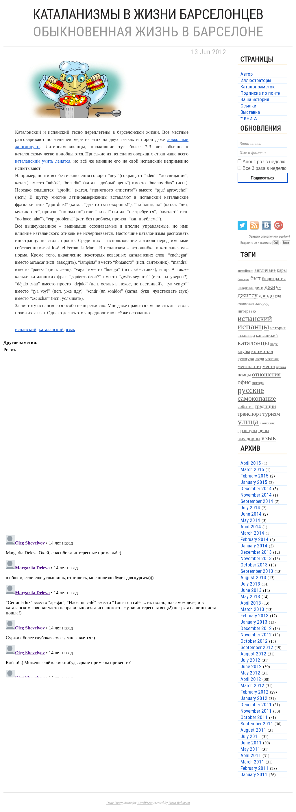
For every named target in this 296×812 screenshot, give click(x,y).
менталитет (249, 366)
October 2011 (254, 717)
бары (282, 270)
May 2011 (250, 749)
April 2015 (250, 463)
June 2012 (251, 666)
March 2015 (252, 469)
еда (278, 295)
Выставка (250, 112)
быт (255, 278)
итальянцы (246, 335)
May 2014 (250, 520)
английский (245, 270)
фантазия (267, 423)
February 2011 (254, 768)
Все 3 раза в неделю (264, 168)
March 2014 (252, 533)
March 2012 (252, 685)
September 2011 (256, 723)
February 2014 (254, 539)
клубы (244, 351)
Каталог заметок (257, 87)
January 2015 (253, 482)
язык (70, 329)
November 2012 (256, 635)
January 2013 (253, 622)
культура (246, 358)
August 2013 (253, 577)
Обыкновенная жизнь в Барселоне (148, 31)
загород (262, 303)
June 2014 (251, 514)
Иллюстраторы (255, 80)
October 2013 (254, 565)
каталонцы (253, 342)
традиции (265, 405)
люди (259, 358)
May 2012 (250, 673)
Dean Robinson (179, 802)
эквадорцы (249, 438)
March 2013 (252, 609)
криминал (262, 351)
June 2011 (251, 743)
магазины (272, 358)
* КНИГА (248, 118)
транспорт (249, 413)
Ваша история (254, 99)
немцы (244, 375)
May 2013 (250, 596)
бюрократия (274, 278)
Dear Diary (114, 802)
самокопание (257, 398)
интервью (247, 311)
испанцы (253, 326)
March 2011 (252, 762)
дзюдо (266, 295)
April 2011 (250, 755)
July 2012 (250, 660)
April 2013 (250, 603)
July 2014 (250, 507)
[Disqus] (116, 455)
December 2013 (256, 552)
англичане (265, 270)
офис (244, 382)
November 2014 (256, 495)
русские (251, 390)
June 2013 (251, 590)
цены (263, 430)
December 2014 (256, 488)
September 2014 (256, 501)
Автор (246, 74)
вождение (246, 287)
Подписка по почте (260, 93)
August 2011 (253, 730)
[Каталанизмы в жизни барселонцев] (75, 125)
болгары (243, 279)
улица (248, 421)
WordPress (145, 802)
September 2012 (256, 647)
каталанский (51, 329)
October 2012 (254, 641)
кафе (274, 343)
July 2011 (250, 736)
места (268, 366)
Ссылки (248, 106)
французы (247, 430)
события (246, 406)
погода (258, 382)
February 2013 (254, 615)
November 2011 (256, 711)
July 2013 (250, 584)
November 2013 (256, 558)
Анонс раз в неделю (264, 161)
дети (259, 287)
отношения (266, 374)
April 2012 (250, 679)
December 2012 (256, 628)
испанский (25, 329)
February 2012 (254, 692)
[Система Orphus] (264, 245)
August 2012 (253, 654)
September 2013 (256, 571)
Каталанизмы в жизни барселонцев (148, 14)
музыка (281, 367)
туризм (271, 413)
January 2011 (253, 774)
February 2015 (254, 476)
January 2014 (253, 546)
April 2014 (250, 526)
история (278, 327)
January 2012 (253, 698)
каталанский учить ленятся (42, 161)
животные (246, 303)
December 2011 (256, 704)
